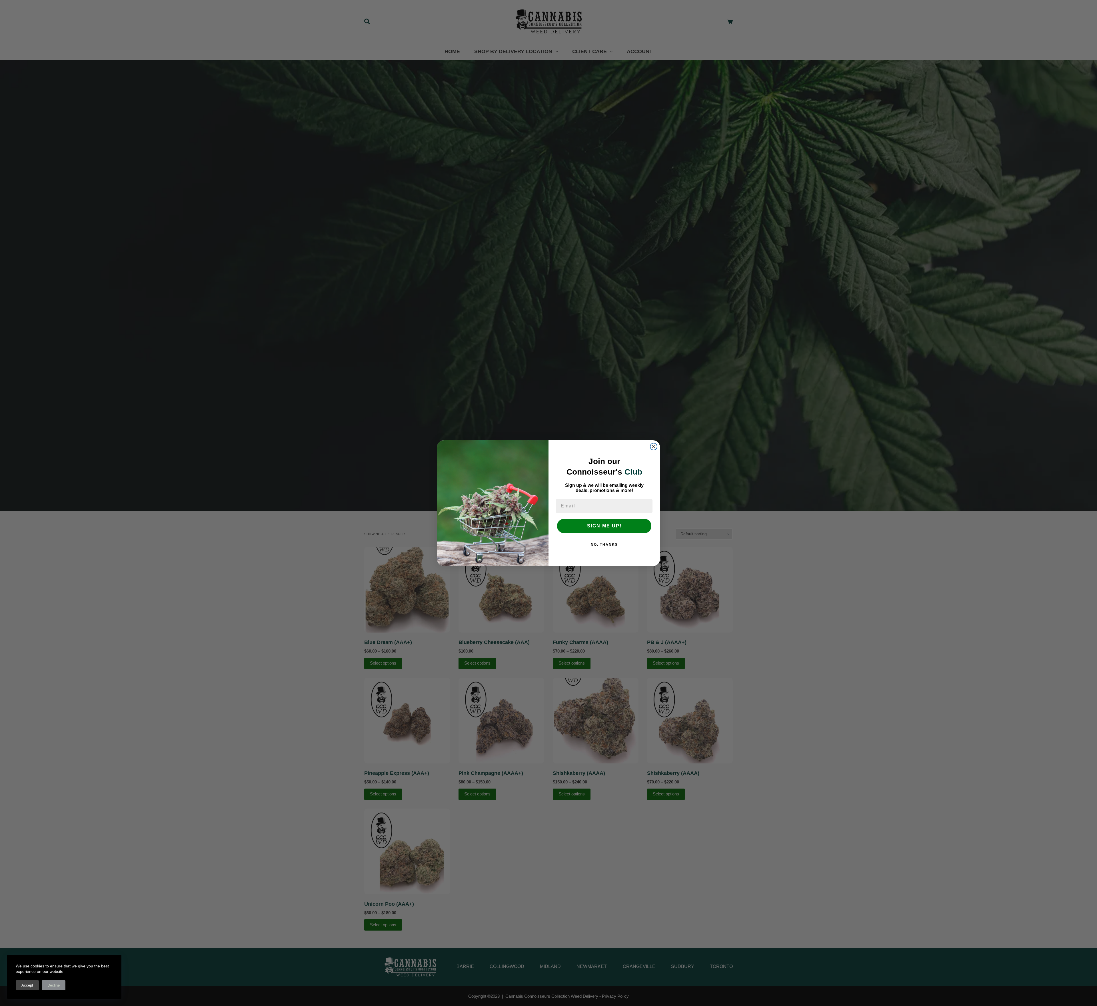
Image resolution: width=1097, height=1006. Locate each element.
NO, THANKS (604, 545)
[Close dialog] (653, 446)
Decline (53, 985)
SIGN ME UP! (604, 525)
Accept (27, 985)
